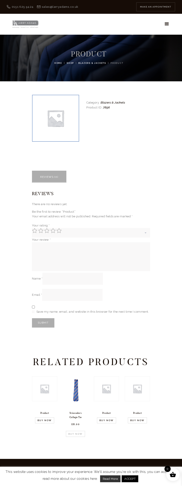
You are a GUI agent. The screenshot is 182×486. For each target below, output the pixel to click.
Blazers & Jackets (92, 63)
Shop (70, 63)
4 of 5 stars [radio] (53, 230)
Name (37, 278)
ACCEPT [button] (130, 478)
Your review (41, 239)
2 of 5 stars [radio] (41, 230)
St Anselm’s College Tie (75, 415)
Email (37, 294)
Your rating (41, 225)
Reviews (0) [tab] (49, 176)
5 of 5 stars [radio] (59, 230)
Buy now (45, 420)
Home (58, 63)
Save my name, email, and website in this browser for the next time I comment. (92, 311)
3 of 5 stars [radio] (46, 230)
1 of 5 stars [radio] (34, 230)
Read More (110, 478)
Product (44, 412)
